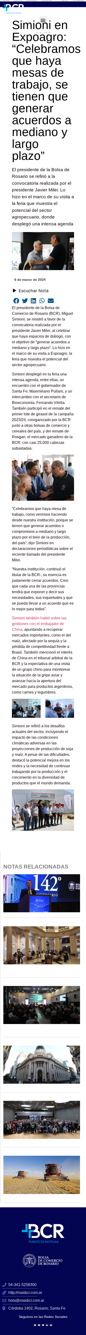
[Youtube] (47, 1325)
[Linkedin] (51, 1325)
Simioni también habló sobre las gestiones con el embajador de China (39, 623)
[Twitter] (35, 1325)
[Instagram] (39, 1325)
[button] (43, 20)
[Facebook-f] (43, 1325)
